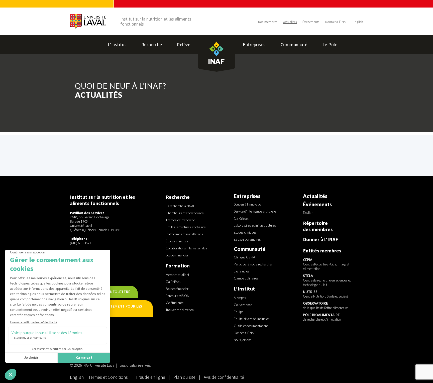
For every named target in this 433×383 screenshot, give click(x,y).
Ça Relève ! (173, 282)
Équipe (238, 312)
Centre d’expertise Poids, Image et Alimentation (326, 264)
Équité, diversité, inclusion (252, 319)
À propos (240, 298)
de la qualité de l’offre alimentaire (325, 305)
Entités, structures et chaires (186, 227)
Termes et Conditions (108, 377)
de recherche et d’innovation (322, 317)
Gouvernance (243, 305)
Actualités (290, 22)
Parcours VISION (177, 296)
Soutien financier (177, 255)
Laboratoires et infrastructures (255, 225)
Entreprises (254, 44)
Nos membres (267, 22)
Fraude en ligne (151, 377)
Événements (310, 22)
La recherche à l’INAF (180, 206)
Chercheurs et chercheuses (185, 213)
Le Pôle (330, 44)
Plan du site (184, 377)
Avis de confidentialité (224, 377)
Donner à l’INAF (336, 22)
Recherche (151, 44)
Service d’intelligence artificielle (255, 211)
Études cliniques (177, 241)
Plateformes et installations (184, 234)
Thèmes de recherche (180, 220)
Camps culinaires (246, 278)
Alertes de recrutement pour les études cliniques (109, 308)
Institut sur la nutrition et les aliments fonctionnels (155, 22)
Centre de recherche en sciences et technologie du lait (327, 280)
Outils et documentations (251, 326)
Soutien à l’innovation (248, 204)
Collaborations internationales (186, 248)
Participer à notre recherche (253, 264)
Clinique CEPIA (244, 257)
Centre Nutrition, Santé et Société (325, 294)
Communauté (294, 44)
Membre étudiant (177, 275)
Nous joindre (242, 340)
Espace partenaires (247, 239)
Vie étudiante (174, 303)
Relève (183, 44)
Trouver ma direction (180, 310)
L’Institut (117, 44)
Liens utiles (242, 271)
